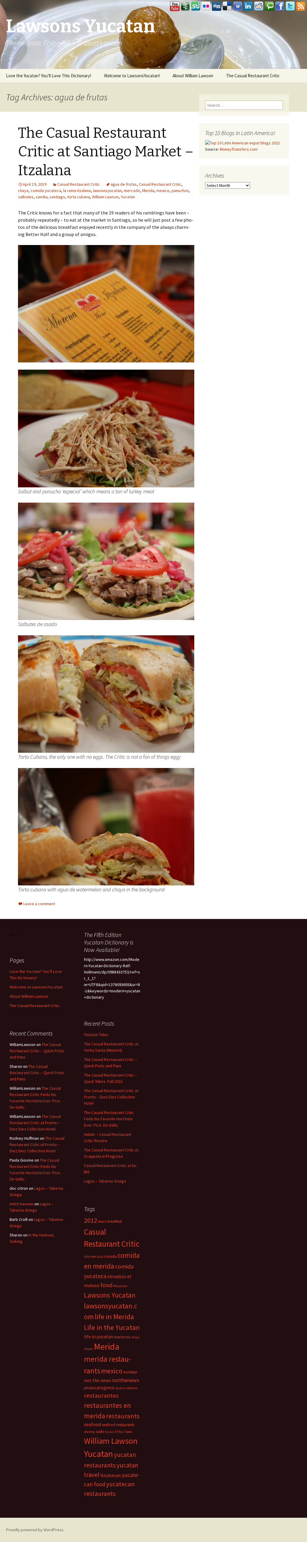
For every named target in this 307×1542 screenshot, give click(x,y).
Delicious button (227, 6)
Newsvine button (185, 6)
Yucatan (128, 196)
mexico (162, 190)
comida (110, 1256)
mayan (88, 1349)
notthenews (125, 1380)
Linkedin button (248, 6)
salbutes (26, 196)
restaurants (123, 1416)
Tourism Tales (96, 1034)
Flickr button (206, 6)
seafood (92, 1424)
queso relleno (126, 1388)
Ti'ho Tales (123, 1431)
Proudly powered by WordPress (35, 1529)
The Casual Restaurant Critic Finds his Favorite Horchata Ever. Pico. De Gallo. (109, 1119)
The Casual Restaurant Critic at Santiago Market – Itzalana (106, 151)
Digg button (217, 6)
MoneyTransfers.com (239, 149)
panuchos (180, 190)
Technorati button (269, 6)
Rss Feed (301, 6)
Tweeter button (290, 6)
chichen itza (93, 1256)
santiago (57, 196)
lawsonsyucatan (107, 190)
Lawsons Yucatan (110, 1295)
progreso (106, 1387)
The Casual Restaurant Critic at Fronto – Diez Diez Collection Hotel (111, 1097)
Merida (148, 190)
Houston (120, 1286)
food (106, 1285)
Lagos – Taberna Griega (105, 1181)
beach (102, 1221)
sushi (100, 1431)
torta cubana (78, 196)
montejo (130, 1372)
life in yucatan (98, 1337)
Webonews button (238, 6)
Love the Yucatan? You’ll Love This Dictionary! (48, 75)
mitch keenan (22, 1204)
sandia (41, 196)
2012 (90, 1220)
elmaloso (116, 1276)
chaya (23, 190)
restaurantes (101, 1395)
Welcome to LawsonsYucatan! (132, 75)
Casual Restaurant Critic (78, 184)
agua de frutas (124, 184)
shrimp (89, 1431)
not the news (97, 1380)
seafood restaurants (118, 1424)
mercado (132, 190)
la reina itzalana (77, 190)
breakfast (114, 1221)
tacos (109, 1431)
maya (135, 1337)
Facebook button (280, 6)
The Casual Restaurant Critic (253, 75)
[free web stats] (14, 934)
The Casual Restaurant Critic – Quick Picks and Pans (37, 1051)
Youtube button (175, 6)
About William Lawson (193, 75)
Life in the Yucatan (112, 1327)
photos (90, 1387)
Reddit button (259, 6)
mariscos (122, 1337)
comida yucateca (46, 190)
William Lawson (105, 196)
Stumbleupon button (196, 6)
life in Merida (114, 1316)
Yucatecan (110, 1475)
